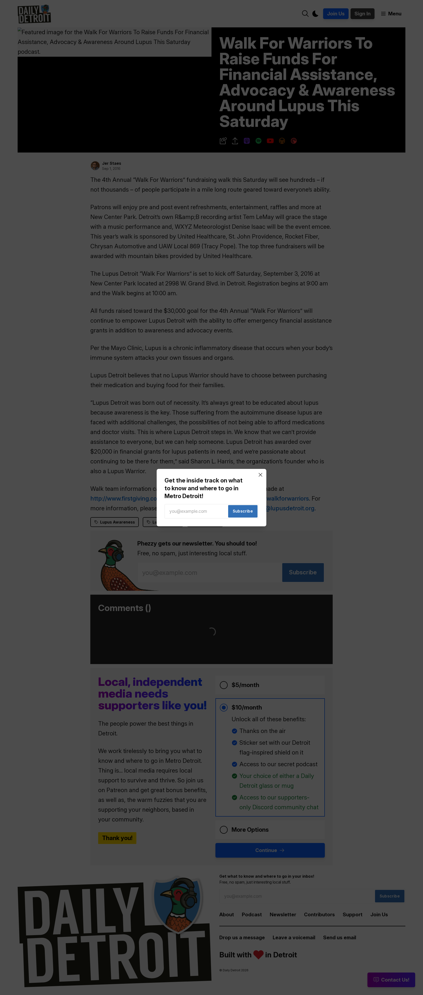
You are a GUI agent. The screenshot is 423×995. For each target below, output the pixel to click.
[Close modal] (260, 475)
